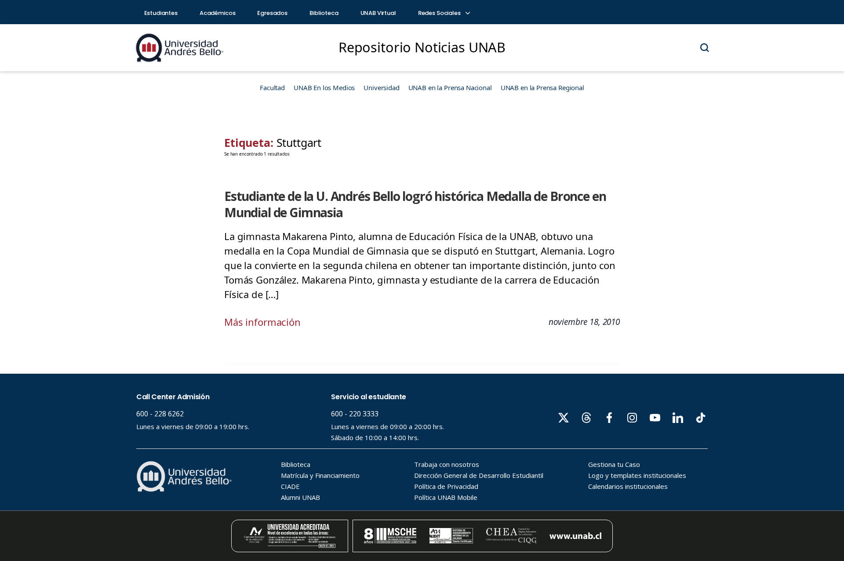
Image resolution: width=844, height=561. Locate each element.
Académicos (218, 13)
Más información (262, 321)
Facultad (272, 87)
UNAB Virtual (378, 13)
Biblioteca (323, 13)
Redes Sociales (440, 13)
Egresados (272, 13)
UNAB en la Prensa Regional (542, 87)
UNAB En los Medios (324, 87)
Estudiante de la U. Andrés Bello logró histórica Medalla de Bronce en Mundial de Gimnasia (415, 204)
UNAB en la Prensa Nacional (450, 87)
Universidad (381, 87)
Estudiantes (161, 13)
